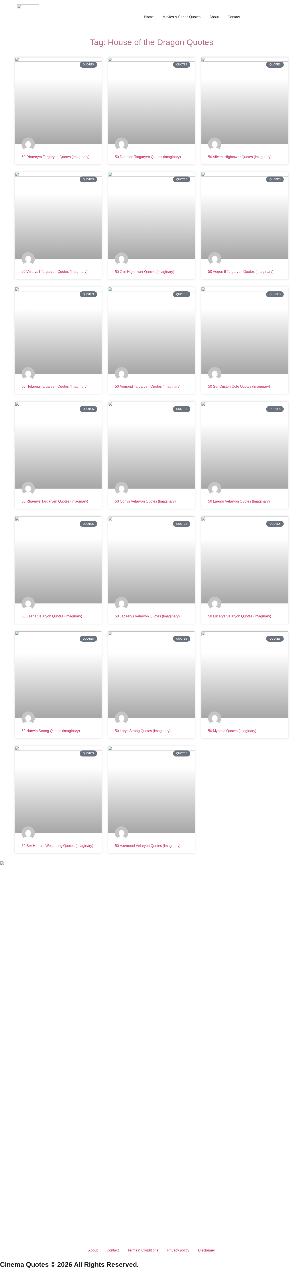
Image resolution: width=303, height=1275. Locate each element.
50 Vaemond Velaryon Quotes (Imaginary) (148, 846)
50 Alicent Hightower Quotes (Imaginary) (240, 157)
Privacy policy (178, 1250)
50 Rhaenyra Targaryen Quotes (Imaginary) (55, 157)
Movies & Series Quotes (182, 17)
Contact (234, 17)
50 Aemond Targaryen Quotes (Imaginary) (147, 386)
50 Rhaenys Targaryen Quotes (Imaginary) (55, 501)
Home (149, 17)
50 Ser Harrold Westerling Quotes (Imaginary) (57, 846)
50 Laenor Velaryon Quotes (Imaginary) (239, 501)
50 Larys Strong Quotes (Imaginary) (143, 731)
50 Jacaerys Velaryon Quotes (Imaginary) (147, 616)
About (214, 17)
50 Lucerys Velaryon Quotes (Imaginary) (239, 616)
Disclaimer (206, 1250)
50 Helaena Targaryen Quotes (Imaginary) (54, 386)
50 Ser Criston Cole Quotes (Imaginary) (239, 386)
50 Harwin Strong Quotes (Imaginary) (51, 731)
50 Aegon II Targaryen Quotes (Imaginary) (240, 271)
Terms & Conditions (143, 1250)
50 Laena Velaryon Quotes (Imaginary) (52, 616)
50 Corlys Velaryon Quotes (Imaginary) (145, 501)
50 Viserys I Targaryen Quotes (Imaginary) (54, 271)
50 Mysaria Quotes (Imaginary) (232, 731)
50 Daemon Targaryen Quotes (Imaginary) (148, 157)
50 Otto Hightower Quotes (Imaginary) (144, 272)
